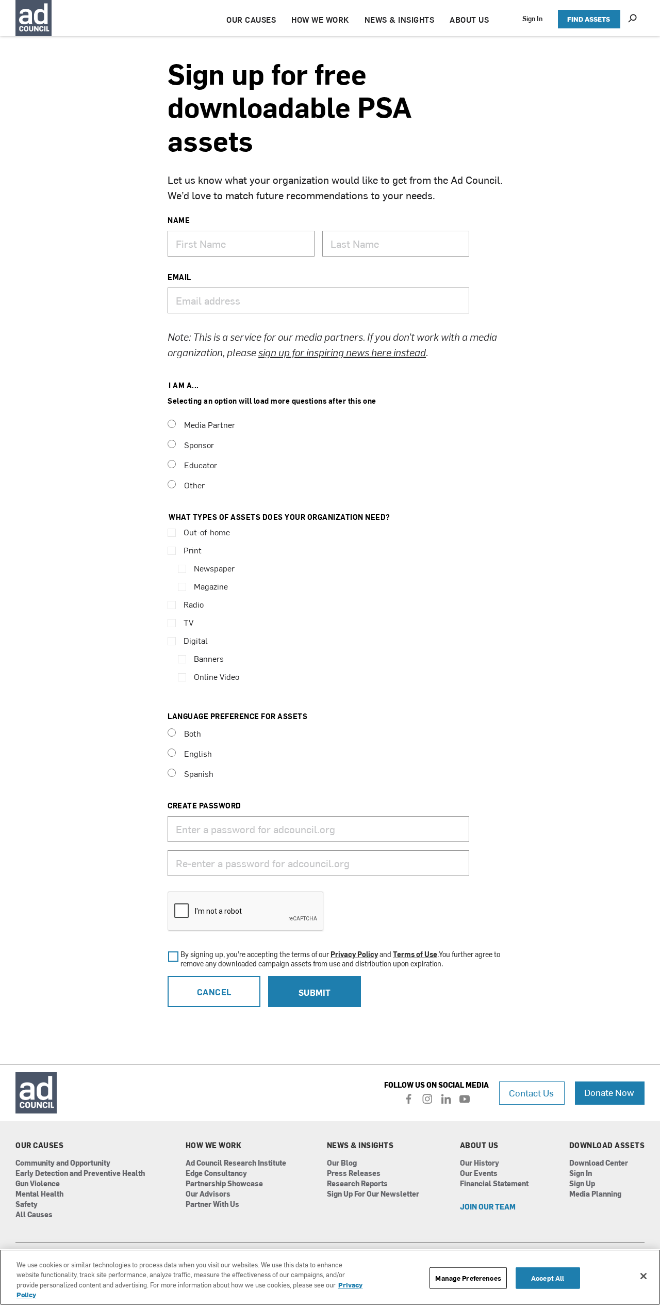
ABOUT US (469, 19)
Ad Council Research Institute (236, 1163)
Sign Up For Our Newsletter (373, 1194)
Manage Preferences (468, 1278)
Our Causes (39, 1145)
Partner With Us (212, 1204)
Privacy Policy (354, 954)
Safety (26, 1204)
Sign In (532, 18)
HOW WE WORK (320, 19)
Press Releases (354, 1173)
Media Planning (595, 1194)
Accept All (547, 1278)
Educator (200, 464)
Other (194, 484)
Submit (315, 992)
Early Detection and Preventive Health (80, 1173)
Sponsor (199, 444)
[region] (330, 1277)
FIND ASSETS (588, 18)
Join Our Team (488, 1207)
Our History (479, 1163)
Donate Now (609, 1092)
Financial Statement (494, 1184)
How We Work (214, 1145)
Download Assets (607, 1145)
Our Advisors (208, 1194)
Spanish (198, 773)
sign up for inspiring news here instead (342, 352)
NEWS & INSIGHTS (400, 19)
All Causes (34, 1215)
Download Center (598, 1163)
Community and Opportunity (62, 1163)
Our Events (479, 1173)
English (198, 753)
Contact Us (531, 1092)
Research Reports (357, 1184)
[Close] (643, 1276)
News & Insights (360, 1145)
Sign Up (582, 1184)
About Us (479, 1145)
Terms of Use (415, 954)
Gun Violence (37, 1184)
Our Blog (342, 1163)
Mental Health (39, 1194)
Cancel (214, 991)
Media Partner (209, 424)
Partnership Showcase (224, 1184)
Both (192, 733)
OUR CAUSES (251, 19)
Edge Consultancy (216, 1173)
